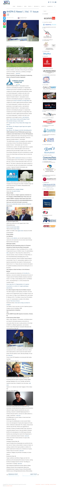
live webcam (14, 238)
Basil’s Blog (47, 484)
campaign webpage (19, 189)
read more (18, 73)
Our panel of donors (16, 191)
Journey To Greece (53, 484)
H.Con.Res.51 (26, 273)
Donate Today (16, 228)
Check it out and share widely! (12, 227)
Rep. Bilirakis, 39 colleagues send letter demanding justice (19, 130)
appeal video (20, 230)
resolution (8, 89)
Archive (12, 17)
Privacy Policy (38, 484)
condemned (17, 157)
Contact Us (43, 484)
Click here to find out (15, 300)
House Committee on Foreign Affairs (22, 100)
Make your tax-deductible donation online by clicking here (18, 204)
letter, (7, 252)
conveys (17, 141)
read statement (25, 117)
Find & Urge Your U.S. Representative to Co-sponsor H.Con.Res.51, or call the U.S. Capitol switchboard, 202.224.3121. (17, 286)
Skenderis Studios (9, 485)
